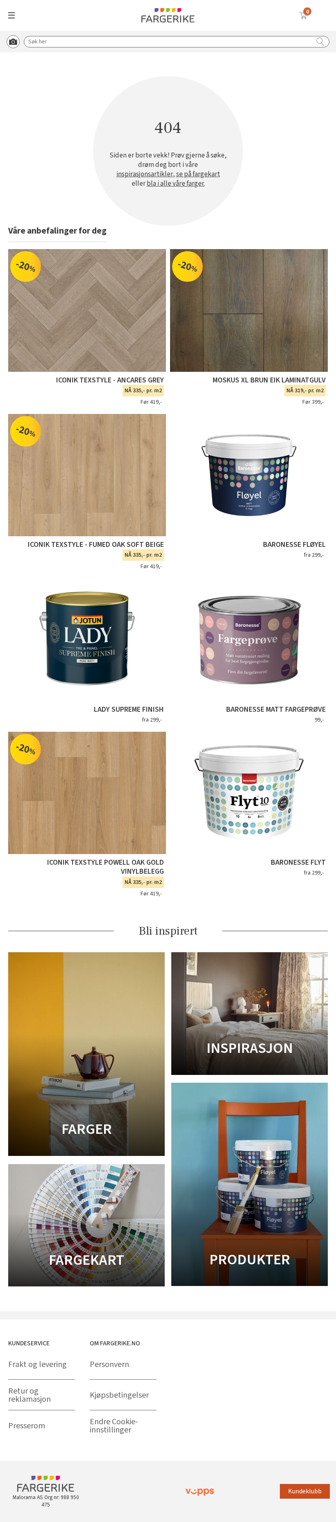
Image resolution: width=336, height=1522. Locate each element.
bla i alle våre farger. (176, 184)
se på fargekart (198, 174)
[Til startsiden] (168, 15)
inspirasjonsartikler (144, 174)
